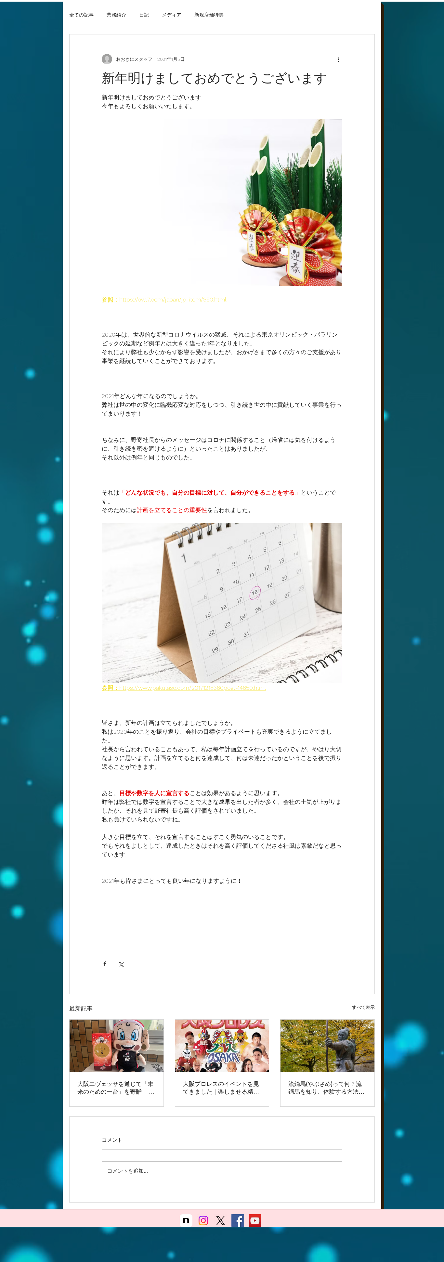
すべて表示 (363, 1007)
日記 (144, 14)
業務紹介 (116, 14)
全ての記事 (81, 14)
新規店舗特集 (209, 14)
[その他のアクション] (338, 59)
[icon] (186, 1220)
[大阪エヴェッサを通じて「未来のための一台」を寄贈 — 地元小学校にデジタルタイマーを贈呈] (116, 1046)
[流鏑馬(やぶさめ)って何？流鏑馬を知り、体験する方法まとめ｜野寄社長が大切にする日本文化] (327, 1046)
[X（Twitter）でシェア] (121, 964)
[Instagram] (203, 1220)
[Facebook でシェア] (105, 964)
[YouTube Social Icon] (255, 1220)
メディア (171, 14)
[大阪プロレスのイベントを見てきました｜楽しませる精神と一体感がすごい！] (222, 1046)
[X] (220, 1220)
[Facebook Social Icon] (237, 1220)
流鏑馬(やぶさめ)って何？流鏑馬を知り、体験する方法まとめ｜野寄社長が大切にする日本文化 (326, 1088)
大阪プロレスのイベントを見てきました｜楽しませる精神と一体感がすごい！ (221, 1088)
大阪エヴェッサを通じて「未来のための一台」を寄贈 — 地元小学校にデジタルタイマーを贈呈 (115, 1088)
